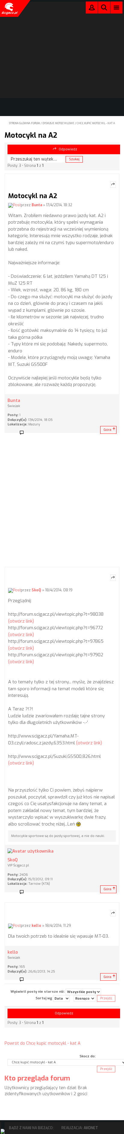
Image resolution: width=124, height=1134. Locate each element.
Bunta (37, 205)
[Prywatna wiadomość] (24, 433)
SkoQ (36, 590)
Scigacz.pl (9, 8)
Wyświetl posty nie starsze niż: (38, 991)
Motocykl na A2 (31, 135)
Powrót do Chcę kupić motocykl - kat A (42, 1043)
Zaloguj (92, 9)
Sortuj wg (44, 998)
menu (116, 7)
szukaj (104, 7)
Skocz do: (87, 1056)
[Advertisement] (62, 502)
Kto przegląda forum (37, 1078)
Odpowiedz (68, 149)
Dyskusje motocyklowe (58, 123)
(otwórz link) (21, 621)
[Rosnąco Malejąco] (84, 998)
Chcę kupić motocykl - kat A (96, 123)
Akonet (91, 1128)
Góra (107, 430)
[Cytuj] (113, 184)
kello (36, 926)
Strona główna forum (24, 123)
